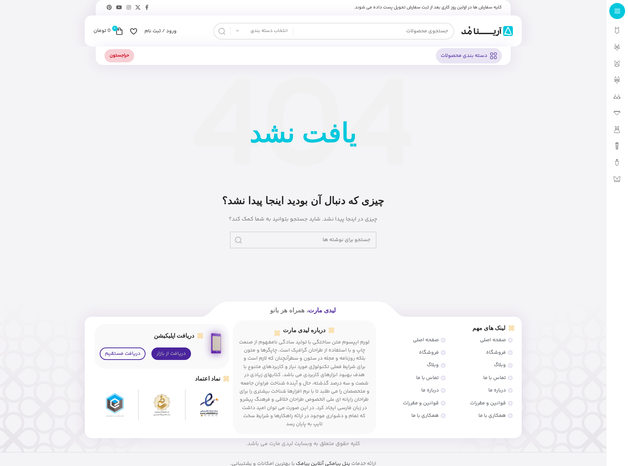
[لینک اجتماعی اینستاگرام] (128, 8)
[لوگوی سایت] (487, 31)
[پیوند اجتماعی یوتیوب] (119, 8)
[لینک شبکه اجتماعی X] (138, 8)
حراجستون (119, 55)
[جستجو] (221, 31)
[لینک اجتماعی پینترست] (109, 8)
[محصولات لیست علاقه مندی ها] (133, 31)
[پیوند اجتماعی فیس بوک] (147, 8)
